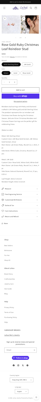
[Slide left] (15, 37)
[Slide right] (25, 37)
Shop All (7, 260)
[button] (4, 8)
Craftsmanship (9, 279)
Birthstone (8, 250)
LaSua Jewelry (17, 398)
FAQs (6, 322)
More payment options (20, 101)
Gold (15, 73)
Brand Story (8, 274)
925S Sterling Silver (11, 64)
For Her (7, 255)
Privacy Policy (9, 307)
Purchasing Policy (10, 317)
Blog (6, 294)
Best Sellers (8, 245)
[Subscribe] (34, 350)
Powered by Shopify (27, 398)
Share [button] (6, 223)
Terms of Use (8, 312)
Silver (6, 73)
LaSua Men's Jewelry (12, 335)
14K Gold (27, 64)
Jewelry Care (8, 284)
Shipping (12, 57)
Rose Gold (26, 73)
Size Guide (8, 289)
